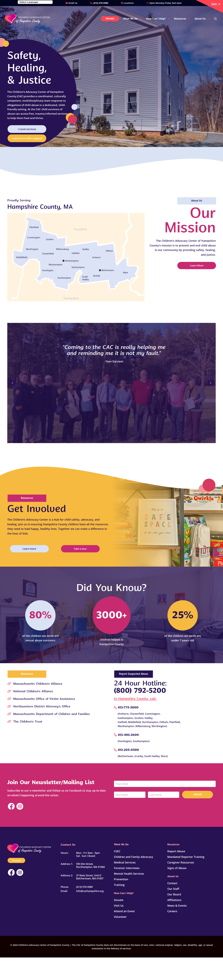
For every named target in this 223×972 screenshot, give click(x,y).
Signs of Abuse (176, 868)
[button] (12, 383)
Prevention (121, 879)
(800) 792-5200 (140, 691)
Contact (172, 883)
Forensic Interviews (127, 868)
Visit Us (119, 905)
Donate (16, 860)
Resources (27, 498)
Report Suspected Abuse (133, 674)
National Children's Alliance (33, 691)
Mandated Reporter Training (185, 857)
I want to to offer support (26, 138)
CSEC (117, 851)
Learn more (29, 548)
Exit (214, 4)
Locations (128, 3)
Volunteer (120, 917)
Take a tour (80, 548)
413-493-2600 (128, 735)
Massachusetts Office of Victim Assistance (44, 699)
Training (119, 885)
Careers (172, 911)
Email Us (73, 3)
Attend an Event (124, 911)
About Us (196, 201)
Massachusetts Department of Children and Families (51, 714)
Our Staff (173, 889)
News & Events (177, 905)
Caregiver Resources (180, 862)
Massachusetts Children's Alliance (37, 683)
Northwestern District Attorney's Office (41, 706)
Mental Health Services (129, 873)
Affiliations (174, 900)
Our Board (174, 894)
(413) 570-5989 (100, 3)
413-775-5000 (128, 707)
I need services (27, 129)
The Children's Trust (27, 721)
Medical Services (125, 862)
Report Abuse (176, 851)
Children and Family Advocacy (133, 857)
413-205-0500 (128, 750)
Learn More (196, 265)
